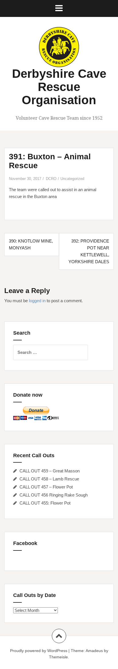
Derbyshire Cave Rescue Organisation (59, 87)
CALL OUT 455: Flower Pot (44, 503)
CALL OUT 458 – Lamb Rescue (49, 478)
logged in (37, 300)
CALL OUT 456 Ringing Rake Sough (53, 494)
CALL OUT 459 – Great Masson (49, 470)
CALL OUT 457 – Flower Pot (46, 486)
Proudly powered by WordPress (38, 650)
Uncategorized (72, 179)
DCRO (51, 179)
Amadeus (94, 650)
